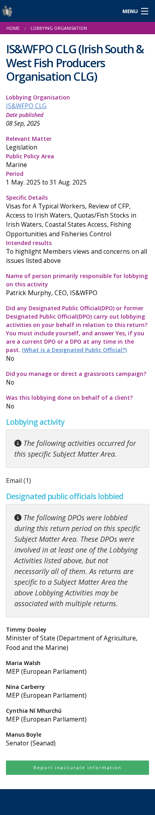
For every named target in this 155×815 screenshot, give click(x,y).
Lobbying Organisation (38, 101)
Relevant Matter (29, 143)
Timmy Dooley (72, 639)
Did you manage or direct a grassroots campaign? (76, 378)
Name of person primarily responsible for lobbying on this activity (77, 284)
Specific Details (71, 216)
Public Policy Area (30, 160)
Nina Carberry (46, 691)
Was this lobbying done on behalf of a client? (69, 402)
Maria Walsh (46, 667)
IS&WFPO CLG (26, 106)
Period (46, 178)
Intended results (76, 252)
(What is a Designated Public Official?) (74, 350)
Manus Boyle (31, 739)
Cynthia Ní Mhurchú (46, 715)
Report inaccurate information (77, 767)
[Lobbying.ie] (58, 11)
